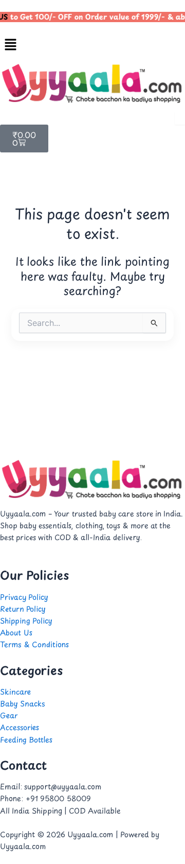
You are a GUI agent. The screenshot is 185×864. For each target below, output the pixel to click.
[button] (92, 45)
